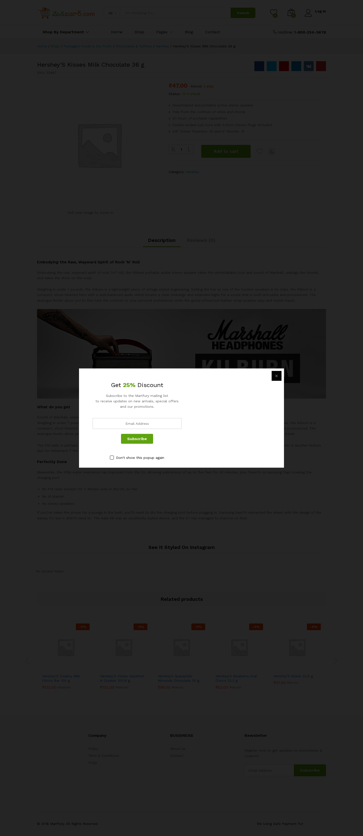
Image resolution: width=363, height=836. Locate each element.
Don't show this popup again (140, 457)
